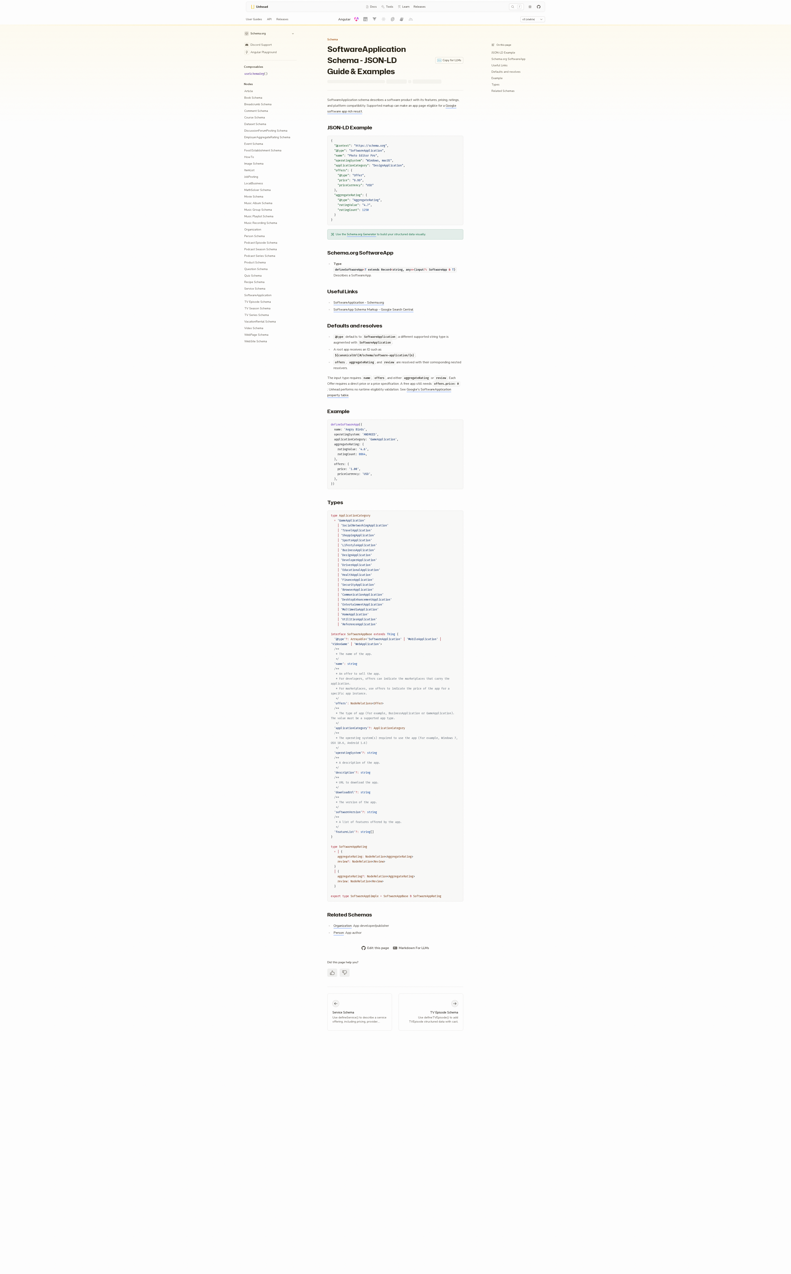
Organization (342, 925)
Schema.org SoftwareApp (360, 252)
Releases (420, 7)
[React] (383, 19)
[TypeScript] (365, 19)
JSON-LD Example (349, 127)
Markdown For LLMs (414, 948)
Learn (406, 7)
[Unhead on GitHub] (538, 7)
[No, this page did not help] (345, 973)
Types (335, 502)
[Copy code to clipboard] (458, 141)
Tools (389, 7)
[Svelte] (392, 19)
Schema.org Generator (361, 234)
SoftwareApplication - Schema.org (358, 302)
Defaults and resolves (354, 325)
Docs (373, 7)
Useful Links (342, 291)
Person (338, 932)
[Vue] (374, 19)
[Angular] (356, 19)
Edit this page (378, 948)
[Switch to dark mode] (530, 7)
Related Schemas (349, 914)
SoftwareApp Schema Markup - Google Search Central (373, 309)
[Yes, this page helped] (332, 973)
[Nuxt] (411, 19)
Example (338, 411)
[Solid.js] (402, 19)
